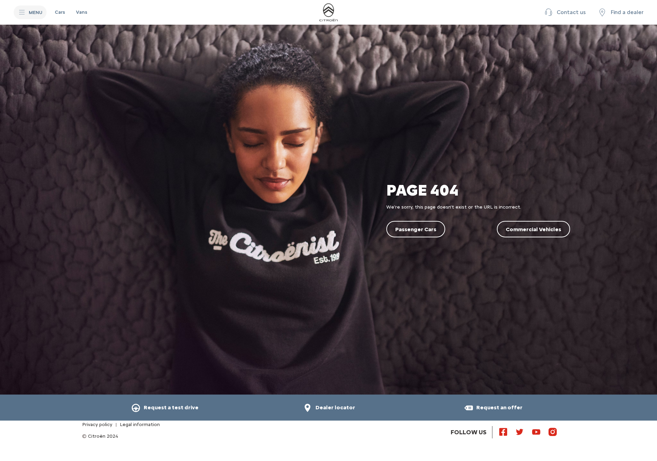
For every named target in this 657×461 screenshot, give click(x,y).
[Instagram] (552, 431)
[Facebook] (503, 431)
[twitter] (519, 431)
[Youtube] (536, 431)
